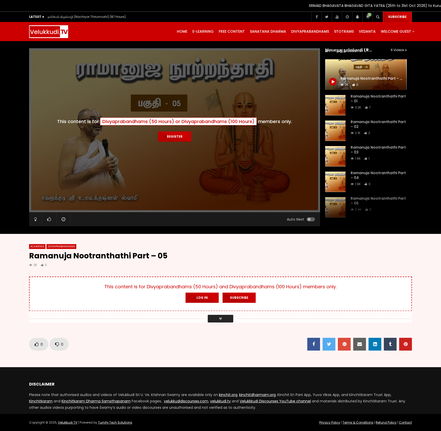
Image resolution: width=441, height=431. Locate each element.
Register (174, 136)
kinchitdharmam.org (257, 394)
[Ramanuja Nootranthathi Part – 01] (335, 105)
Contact (405, 422)
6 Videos (398, 50)
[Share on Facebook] (313, 344)
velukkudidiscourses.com (186, 401)
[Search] (378, 17)
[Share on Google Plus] (344, 344)
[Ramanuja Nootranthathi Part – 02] (335, 131)
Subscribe (397, 17)
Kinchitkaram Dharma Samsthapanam (96, 401)
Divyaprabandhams (310, 31)
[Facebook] (316, 17)
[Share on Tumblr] (390, 344)
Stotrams (344, 31)
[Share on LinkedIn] (375, 344)
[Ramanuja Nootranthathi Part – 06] (335, 207)
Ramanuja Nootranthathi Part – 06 (378, 201)
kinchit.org (228, 394)
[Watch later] (347, 17)
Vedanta (367, 31)
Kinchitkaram (41, 401)
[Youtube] (337, 17)
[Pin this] (405, 344)
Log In (202, 297)
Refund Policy (386, 422)
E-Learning (203, 31)
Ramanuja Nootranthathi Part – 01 (378, 99)
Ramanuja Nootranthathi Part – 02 (378, 124)
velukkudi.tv (220, 401)
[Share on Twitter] (329, 344)
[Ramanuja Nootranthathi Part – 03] (335, 156)
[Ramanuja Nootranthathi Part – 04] (335, 182)
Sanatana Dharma (268, 31)
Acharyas (37, 246)
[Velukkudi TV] (48, 31)
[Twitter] (327, 17)
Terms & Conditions (357, 422)
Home (182, 31)
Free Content (232, 31)
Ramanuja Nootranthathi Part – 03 (378, 150)
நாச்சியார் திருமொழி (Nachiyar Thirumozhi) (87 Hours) (87, 17)
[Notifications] (357, 17)
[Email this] (359, 344)
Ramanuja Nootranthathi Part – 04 (378, 175)
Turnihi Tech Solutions (115, 422)
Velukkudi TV (67, 422)
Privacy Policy (329, 422)
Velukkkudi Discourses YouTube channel (275, 401)
